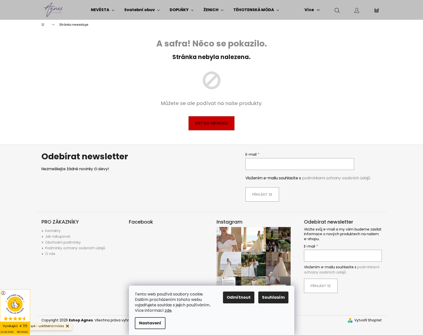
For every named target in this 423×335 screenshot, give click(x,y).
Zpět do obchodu (211, 123)
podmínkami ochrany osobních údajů (336, 178)
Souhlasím (273, 297)
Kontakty (52, 230)
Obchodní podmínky (63, 242)
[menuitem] (102, 10)
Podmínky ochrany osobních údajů (75, 248)
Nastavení (150, 323)
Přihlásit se (262, 194)
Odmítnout (239, 297)
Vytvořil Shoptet (368, 320)
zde (168, 310)
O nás (50, 253)
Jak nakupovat (57, 236)
